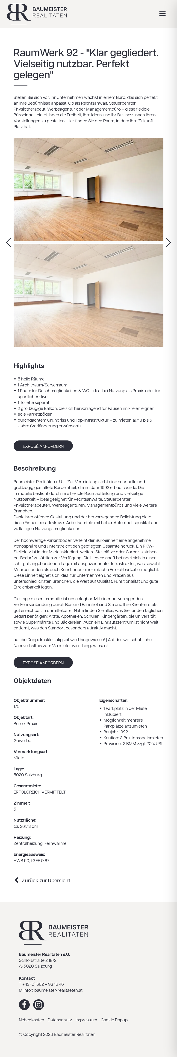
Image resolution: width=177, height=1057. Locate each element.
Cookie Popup (114, 1019)
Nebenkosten (31, 1019)
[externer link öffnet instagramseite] (38, 1004)
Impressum (86, 1019)
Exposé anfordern (43, 446)
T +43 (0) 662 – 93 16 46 (41, 984)
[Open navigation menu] (162, 14)
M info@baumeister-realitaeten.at (51, 990)
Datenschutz (60, 1019)
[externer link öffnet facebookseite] (24, 1004)
